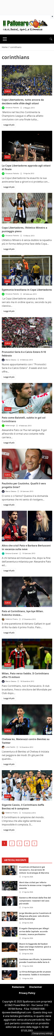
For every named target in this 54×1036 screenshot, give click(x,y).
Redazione (18, 987)
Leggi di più (8, 124)
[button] (51, 39)
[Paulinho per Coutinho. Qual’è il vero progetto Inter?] (27, 464)
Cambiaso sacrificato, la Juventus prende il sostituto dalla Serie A (35, 960)
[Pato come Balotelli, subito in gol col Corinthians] (27, 398)
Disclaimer (35, 987)
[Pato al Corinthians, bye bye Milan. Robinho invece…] (27, 592)
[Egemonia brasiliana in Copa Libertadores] (27, 270)
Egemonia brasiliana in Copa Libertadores (27, 289)
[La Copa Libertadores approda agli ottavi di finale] (27, 146)
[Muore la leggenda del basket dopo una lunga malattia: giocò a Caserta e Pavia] (9, 947)
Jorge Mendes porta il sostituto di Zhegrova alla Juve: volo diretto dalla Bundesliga (35, 916)
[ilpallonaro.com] (25, 24)
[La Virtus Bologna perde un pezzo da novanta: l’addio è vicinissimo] (9, 975)
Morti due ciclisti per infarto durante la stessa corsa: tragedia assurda (35, 885)
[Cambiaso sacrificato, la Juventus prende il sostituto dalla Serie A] (9, 962)
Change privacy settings (42, 1033)
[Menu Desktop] (5, 39)
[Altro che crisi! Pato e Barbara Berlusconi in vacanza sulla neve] (27, 526)
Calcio (7, 91)
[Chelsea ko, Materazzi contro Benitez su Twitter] (27, 719)
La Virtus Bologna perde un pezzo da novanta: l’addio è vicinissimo (35, 973)
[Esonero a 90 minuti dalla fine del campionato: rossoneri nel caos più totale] (9, 901)
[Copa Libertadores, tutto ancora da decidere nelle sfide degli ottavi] (27, 80)
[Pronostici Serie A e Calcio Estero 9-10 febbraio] (27, 332)
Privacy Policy (27, 993)
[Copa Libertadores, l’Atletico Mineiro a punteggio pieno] (27, 208)
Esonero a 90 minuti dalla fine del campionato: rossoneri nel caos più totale (35, 900)
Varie (7, 156)
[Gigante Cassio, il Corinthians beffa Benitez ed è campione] (27, 785)
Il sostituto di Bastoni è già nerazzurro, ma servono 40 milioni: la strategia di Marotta (34, 870)
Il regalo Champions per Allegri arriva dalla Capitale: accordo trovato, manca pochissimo (34, 931)
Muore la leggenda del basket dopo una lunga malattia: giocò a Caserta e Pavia (35, 946)
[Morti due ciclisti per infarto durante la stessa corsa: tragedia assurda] (9, 885)
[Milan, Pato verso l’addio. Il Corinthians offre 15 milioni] (27, 654)
